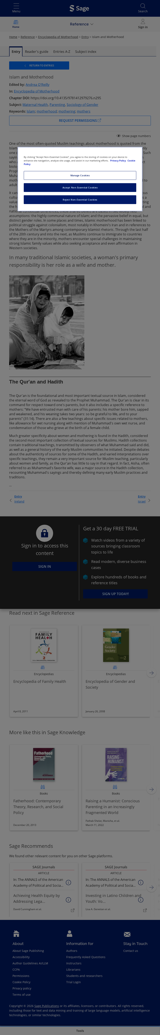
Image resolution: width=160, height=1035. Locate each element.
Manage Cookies (80, 175)
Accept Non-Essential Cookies (80, 187)
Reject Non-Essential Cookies (80, 199)
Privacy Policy (118, 160)
